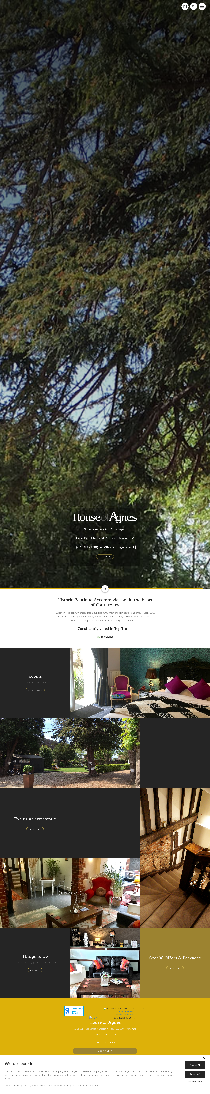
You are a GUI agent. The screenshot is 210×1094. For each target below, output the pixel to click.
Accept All (195, 1065)
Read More (105, 558)
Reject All (195, 1074)
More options (195, 1081)
